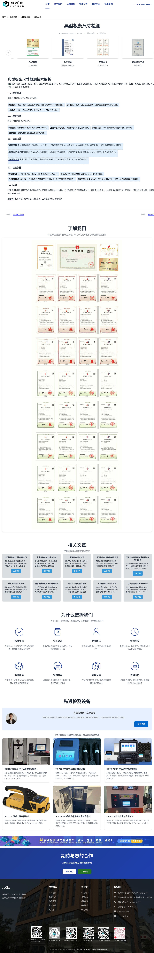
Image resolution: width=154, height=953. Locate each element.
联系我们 (109, 4)
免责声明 (104, 949)
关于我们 (58, 4)
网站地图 (96, 949)
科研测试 (52, 901)
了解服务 (84, 871)
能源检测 (52, 897)
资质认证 (83, 4)
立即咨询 (141, 724)
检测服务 (71, 4)
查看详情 (16, 571)
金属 (10, 110)
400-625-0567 (144, 4)
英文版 (51, 910)
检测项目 (13, 17)
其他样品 (37, 17)
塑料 (68, 105)
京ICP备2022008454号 (84, 949)
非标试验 (52, 905)
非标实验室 (25, 17)
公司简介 (84, 893)
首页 (47, 4)
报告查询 (84, 901)
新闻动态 (96, 4)
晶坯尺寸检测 (18, 215)
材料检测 (52, 893)
